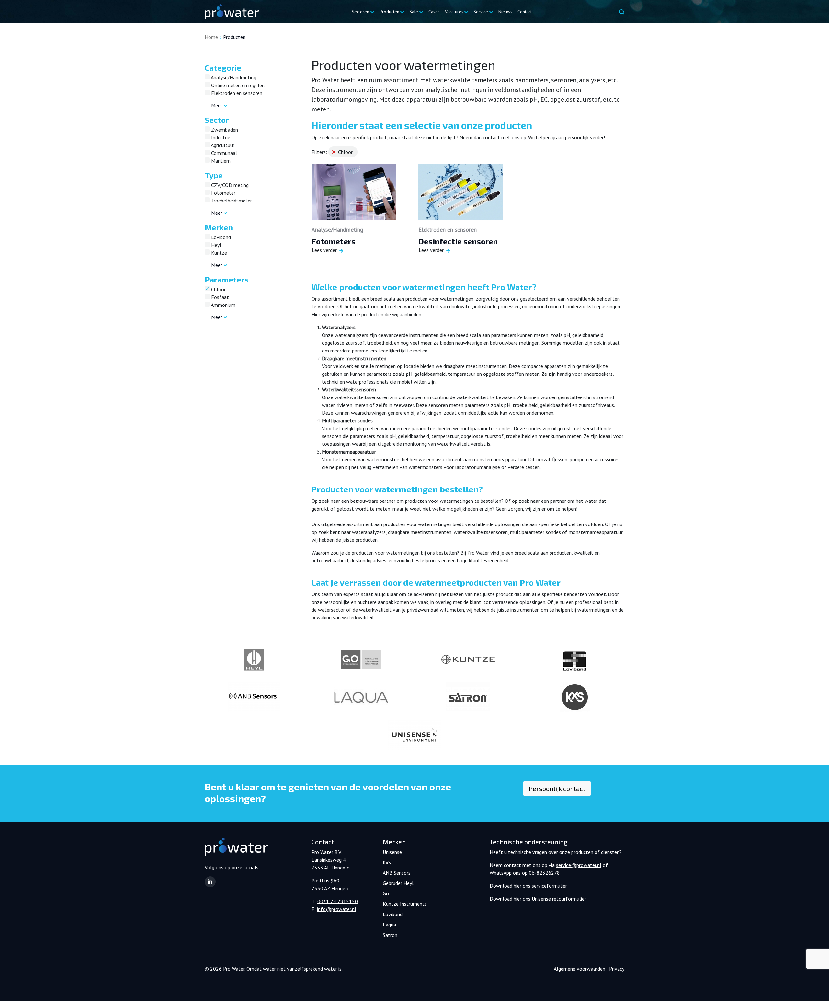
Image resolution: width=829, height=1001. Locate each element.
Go (386, 893)
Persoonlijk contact (557, 788)
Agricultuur (222, 145)
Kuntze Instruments (405, 904)
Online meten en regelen (237, 85)
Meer (216, 105)
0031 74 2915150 (337, 901)
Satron (390, 935)
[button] (210, 881)
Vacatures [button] (454, 12)
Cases (434, 12)
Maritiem (220, 160)
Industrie (220, 137)
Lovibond (220, 237)
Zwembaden (224, 129)
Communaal (223, 153)
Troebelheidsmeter (231, 200)
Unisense (392, 852)
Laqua (389, 924)
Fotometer (222, 193)
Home (211, 37)
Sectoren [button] (360, 12)
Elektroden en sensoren (236, 93)
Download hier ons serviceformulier (528, 885)
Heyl (215, 245)
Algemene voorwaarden (579, 968)
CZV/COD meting (229, 185)
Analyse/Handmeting (233, 77)
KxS (387, 862)
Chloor (218, 289)
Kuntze (218, 252)
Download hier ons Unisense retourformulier (538, 898)
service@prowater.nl (578, 865)
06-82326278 (544, 872)
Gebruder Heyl (398, 883)
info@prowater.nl (336, 909)
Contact (524, 12)
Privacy (616, 968)
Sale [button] (413, 12)
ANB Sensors (397, 872)
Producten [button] (389, 12)
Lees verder (324, 250)
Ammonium (222, 305)
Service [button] (480, 12)
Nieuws (505, 12)
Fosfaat (219, 297)
